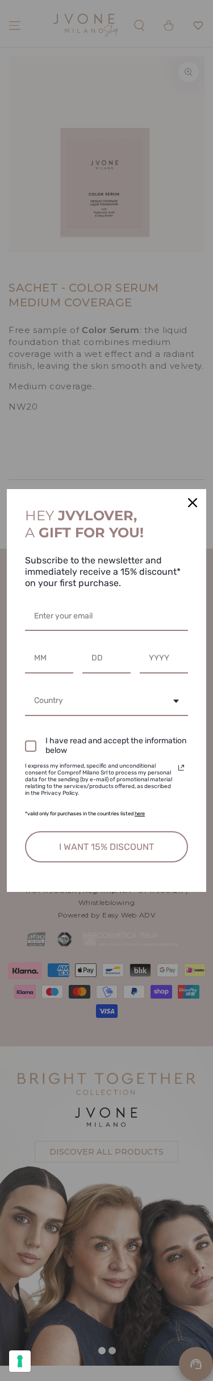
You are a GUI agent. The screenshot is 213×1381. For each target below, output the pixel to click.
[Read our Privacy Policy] (181, 767)
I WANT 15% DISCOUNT (106, 846)
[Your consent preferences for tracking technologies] (20, 1361)
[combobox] (106, 701)
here (140, 813)
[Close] (192, 502)
